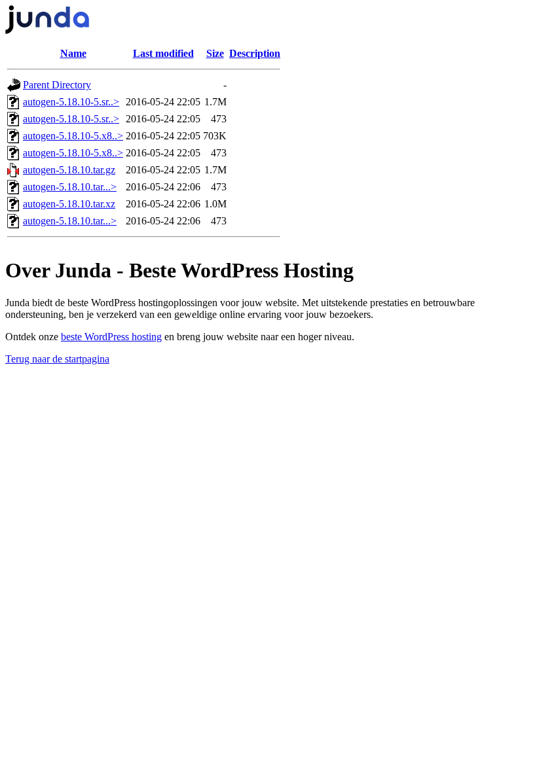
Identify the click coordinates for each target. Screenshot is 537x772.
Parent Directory (57, 84)
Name (73, 53)
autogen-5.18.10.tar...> (70, 186)
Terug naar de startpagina (57, 358)
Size (215, 53)
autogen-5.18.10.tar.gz (69, 169)
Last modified (163, 53)
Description (254, 53)
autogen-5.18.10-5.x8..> (73, 135)
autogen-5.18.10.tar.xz (69, 203)
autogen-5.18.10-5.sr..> (71, 101)
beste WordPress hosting (111, 336)
